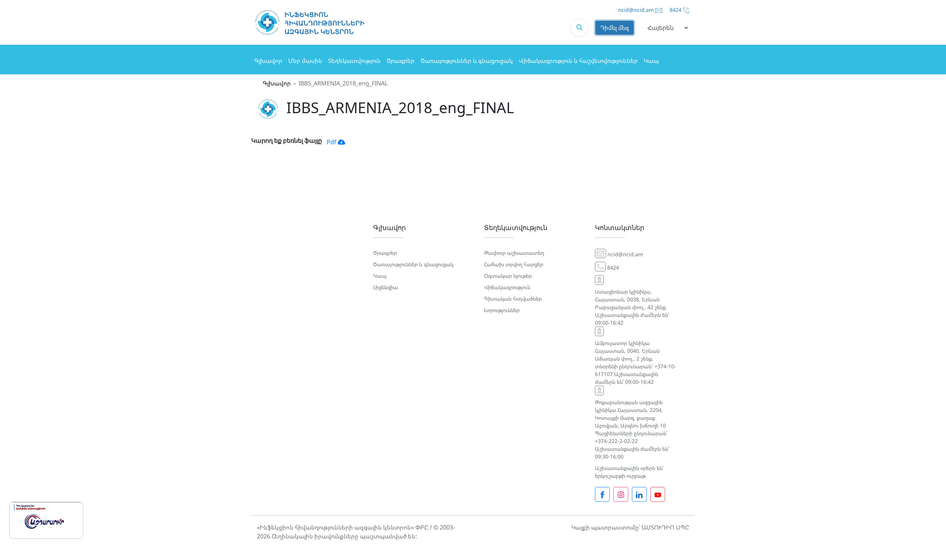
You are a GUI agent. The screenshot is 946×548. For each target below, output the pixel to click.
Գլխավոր (268, 61)
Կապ (651, 61)
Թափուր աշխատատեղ (514, 252)
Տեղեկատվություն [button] (354, 61)
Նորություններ (502, 310)
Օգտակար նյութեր (508, 275)
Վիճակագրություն (507, 287)
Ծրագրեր (401, 61)
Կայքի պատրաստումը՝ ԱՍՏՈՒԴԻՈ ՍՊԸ (630, 527)
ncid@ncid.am (636, 9)
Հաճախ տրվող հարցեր (513, 264)
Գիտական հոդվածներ (513, 298)
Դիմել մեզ (614, 28)
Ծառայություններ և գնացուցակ (467, 61)
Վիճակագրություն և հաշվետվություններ (578, 61)
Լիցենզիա (385, 287)
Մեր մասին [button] (305, 61)
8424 (675, 9)
